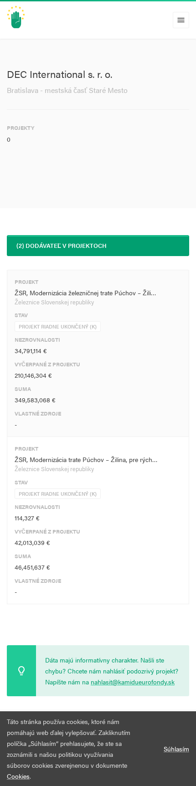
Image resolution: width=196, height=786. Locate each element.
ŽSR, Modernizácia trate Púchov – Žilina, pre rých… (86, 459)
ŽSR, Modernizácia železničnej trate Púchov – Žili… (85, 292)
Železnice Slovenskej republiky (54, 302)
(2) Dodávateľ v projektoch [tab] (61, 245)
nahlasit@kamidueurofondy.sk (133, 681)
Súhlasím (176, 748)
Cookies (18, 776)
